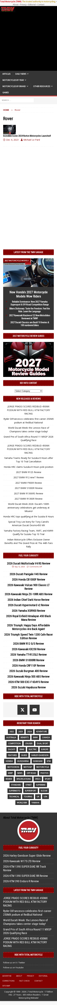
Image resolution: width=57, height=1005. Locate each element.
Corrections (8, 981)
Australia (11, 737)
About (15, 4)
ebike (21, 749)
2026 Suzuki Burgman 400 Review (28, 671)
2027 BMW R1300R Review (28, 498)
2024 (29, 731)
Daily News (20, 74)
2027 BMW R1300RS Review (28, 493)
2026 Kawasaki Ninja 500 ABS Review (28, 676)
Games (6, 92)
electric (33, 749)
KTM (49, 761)
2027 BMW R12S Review (28, 472)
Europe (44, 749)
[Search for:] (17, 100)
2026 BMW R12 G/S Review (28, 643)
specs (37, 779)
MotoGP (28, 767)
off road (31, 773)
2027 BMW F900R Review (28, 482)
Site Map (6, 985)
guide (24, 755)
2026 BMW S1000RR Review (28, 660)
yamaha (35, 802)
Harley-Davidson (39, 755)
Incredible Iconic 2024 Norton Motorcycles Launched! (27, 136)
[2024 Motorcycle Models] (9, 129)
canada (46, 737)
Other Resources (41, 86)
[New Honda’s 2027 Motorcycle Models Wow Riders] (28, 284)
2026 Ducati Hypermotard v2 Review (28, 605)
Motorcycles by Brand (14, 86)
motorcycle (42, 767)
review (9, 779)
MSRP (10, 773)
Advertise (6, 976)
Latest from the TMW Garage (28, 252)
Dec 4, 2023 (12, 139)
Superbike (40, 784)
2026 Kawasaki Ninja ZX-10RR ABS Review (28, 594)
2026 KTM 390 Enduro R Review (21, 881)
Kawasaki (37, 761)
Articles (6, 74)
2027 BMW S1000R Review (28, 488)
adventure (41, 731)
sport (48, 779)
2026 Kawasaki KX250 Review (28, 649)
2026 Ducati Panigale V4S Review (29, 574)
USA (45, 796)
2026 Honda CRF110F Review (28, 665)
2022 (12, 731)
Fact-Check (24, 981)
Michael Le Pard (31, 139)
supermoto (14, 790)
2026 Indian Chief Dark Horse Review (28, 599)
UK (38, 796)
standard (16, 784)
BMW (35, 737)
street (28, 784)
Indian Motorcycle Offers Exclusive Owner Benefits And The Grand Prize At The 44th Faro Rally (28, 543)
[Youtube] (35, 710)
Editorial (32, 4)
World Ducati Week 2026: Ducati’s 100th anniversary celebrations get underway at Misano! (28, 507)
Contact (40, 4)
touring (28, 796)
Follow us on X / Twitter (14, 962)
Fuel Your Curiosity (28, 555)
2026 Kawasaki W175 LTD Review (21, 861)
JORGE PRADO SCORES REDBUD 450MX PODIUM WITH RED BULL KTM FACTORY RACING (28, 410)
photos (44, 773)
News (19, 773)
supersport (30, 790)
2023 (20, 731)
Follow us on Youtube (13, 967)
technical (14, 796)
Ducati (11, 749)
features (12, 755)
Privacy (23, 4)
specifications (23, 779)
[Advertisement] (28, 41)
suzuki (44, 790)
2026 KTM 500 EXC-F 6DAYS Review (28, 682)
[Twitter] (22, 710)
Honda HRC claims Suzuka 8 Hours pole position (28, 466)
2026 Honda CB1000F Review (28, 579)
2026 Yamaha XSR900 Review (28, 610)
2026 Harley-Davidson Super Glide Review (27, 855)
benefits (25, 737)
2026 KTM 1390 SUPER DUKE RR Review (25, 875)
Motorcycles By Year (13, 80)
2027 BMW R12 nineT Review (28, 477)
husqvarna (23, 761)
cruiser (28, 743)
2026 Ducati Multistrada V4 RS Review (28, 563)
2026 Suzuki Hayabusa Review (28, 687)
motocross (13, 767)
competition (14, 743)
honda (9, 761)
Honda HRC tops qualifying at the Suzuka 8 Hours (28, 516)
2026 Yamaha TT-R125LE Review (28, 654)
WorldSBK (22, 802)
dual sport (42, 743)
